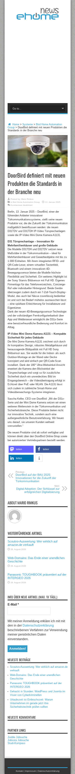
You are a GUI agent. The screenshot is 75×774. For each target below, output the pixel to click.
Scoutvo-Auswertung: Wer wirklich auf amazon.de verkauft (32, 543)
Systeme (27, 124)
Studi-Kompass (16, 743)
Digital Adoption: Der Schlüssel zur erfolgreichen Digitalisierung (38, 489)
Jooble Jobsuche (17, 737)
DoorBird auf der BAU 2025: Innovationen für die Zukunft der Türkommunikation (36, 477)
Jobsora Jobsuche (18, 740)
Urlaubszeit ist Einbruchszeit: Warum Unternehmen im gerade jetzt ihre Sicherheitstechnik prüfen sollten (31, 703)
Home (15, 124)
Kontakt (19, 771)
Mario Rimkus (27, 199)
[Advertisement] (37, 60)
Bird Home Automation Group (26, 202)
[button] (21, 449)
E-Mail (13, 604)
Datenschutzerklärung (38, 625)
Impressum (30, 771)
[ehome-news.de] (38, 16)
